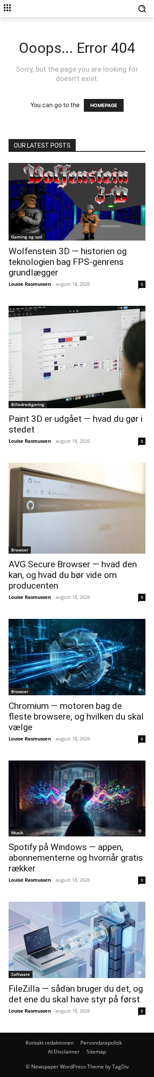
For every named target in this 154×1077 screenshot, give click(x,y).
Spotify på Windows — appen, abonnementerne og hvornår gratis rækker (76, 858)
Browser (19, 550)
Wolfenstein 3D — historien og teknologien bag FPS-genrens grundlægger (68, 262)
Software (20, 974)
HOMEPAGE (103, 105)
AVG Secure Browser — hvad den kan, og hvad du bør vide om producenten (73, 575)
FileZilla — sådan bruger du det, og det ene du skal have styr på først (76, 994)
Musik (17, 833)
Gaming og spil (26, 237)
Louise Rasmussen (30, 284)
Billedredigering (27, 404)
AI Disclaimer (64, 1051)
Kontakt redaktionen (50, 1042)
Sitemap (96, 1051)
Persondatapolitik (101, 1042)
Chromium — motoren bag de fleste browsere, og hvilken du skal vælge (76, 716)
